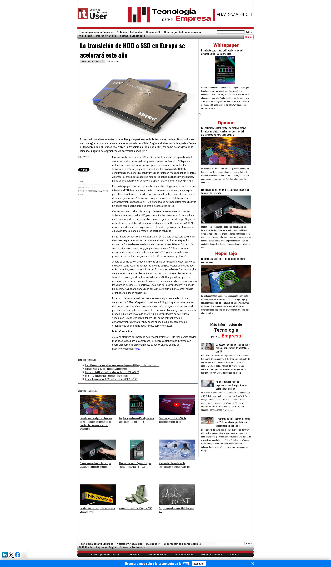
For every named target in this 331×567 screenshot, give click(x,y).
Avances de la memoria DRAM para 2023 (135, 508)
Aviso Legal (133, 555)
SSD (99, 191)
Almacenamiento (86, 187)
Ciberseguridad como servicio (182, 32)
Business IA (153, 32)
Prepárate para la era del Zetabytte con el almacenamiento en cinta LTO (222, 52)
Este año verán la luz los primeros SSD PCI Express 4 (107, 368)
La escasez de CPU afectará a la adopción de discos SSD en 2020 (112, 372)
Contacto (234, 555)
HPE (137, 348)
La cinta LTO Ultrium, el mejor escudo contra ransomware (223, 260)
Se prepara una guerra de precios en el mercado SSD (106, 375)
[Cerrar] (252, 563)
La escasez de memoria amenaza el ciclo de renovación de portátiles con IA (233, 347)
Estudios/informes (87, 191)
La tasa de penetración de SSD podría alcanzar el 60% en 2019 (111, 379)
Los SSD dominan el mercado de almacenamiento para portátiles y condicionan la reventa (122, 365)
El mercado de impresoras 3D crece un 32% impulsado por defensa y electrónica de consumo (233, 422)
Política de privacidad (211, 555)
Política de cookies (157, 555)
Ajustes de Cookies (183, 555)
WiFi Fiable (86, 35)
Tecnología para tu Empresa (96, 32)
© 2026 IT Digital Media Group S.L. (104, 555)
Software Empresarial (133, 35)
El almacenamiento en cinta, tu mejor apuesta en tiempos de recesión (225, 191)
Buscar (248, 32)
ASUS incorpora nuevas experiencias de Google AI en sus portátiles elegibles (232, 385)
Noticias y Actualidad (130, 32)
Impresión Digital (106, 35)
